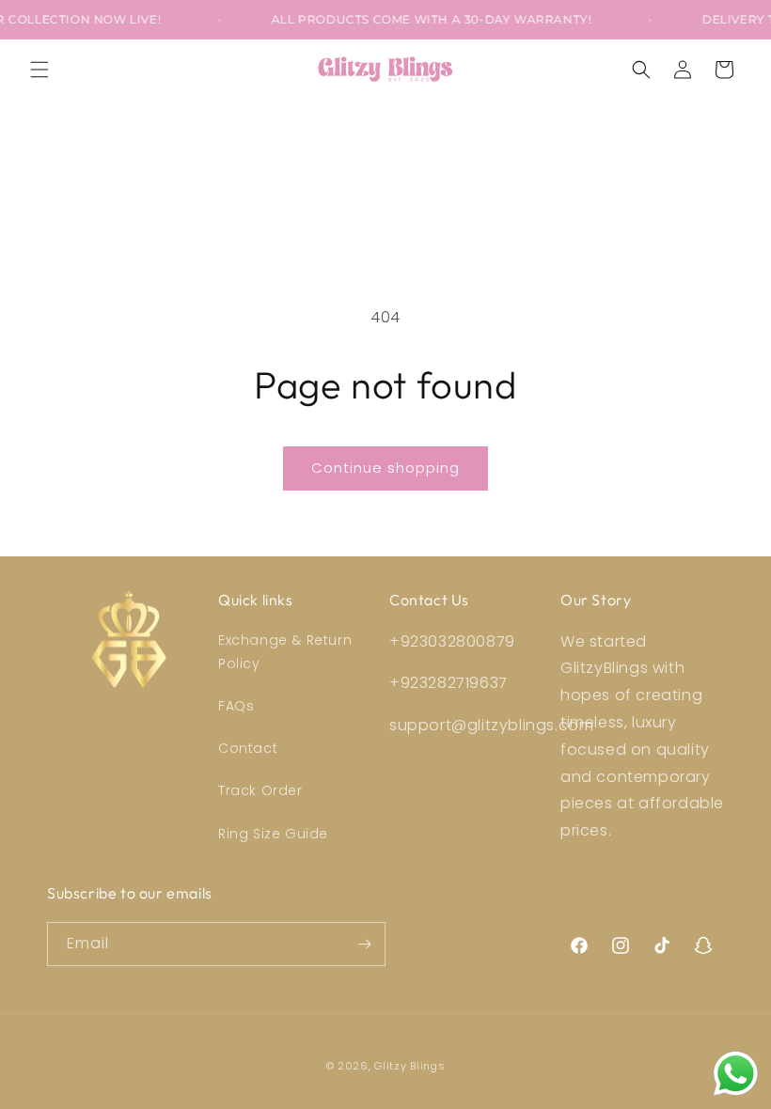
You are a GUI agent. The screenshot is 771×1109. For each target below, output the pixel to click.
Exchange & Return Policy (285, 652)
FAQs (236, 705)
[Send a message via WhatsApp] (736, 1074)
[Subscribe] (364, 944)
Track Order (260, 790)
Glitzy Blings (409, 1065)
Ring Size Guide (273, 833)
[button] (39, 69)
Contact (247, 748)
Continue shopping (385, 467)
